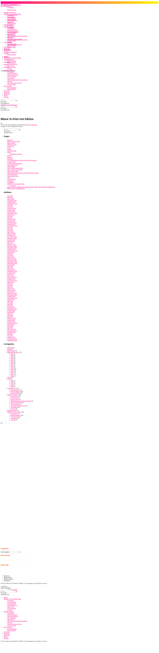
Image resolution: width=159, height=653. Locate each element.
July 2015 (9, 314)
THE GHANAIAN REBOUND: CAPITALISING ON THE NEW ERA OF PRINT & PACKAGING (29, 560)
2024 (12, 371)
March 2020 (10, 257)
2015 (12, 357)
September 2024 (12, 213)
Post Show (14, 398)
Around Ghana (11, 10)
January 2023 (11, 235)
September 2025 (12, 204)
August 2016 (10, 299)
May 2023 (10, 230)
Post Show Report (12, 31)
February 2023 (11, 233)
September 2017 (12, 281)
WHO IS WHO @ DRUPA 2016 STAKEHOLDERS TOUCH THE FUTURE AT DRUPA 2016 (31, 187)
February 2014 (11, 329)
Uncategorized (11, 410)
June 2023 (10, 229)
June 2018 (10, 274)
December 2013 (12, 331)
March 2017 (10, 288)
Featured (10, 347)
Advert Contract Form (13, 141)
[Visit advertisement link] (6, 6)
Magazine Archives (16, 154)
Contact (6, 53)
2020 (12, 365)
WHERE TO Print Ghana (14, 412)
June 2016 (10, 303)
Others (9, 377)
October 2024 (11, 211)
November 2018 (12, 271)
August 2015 (10, 312)
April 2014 (10, 328)
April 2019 (10, 268)
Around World (11, 12)
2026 (12, 374)
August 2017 (10, 282)
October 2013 (11, 332)
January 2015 (11, 320)
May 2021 (10, 243)
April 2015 (10, 317)
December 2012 (12, 339)
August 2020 (11, 252)
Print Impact (8, 42)
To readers (10, 7)
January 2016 (11, 307)
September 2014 (12, 323)
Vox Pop (9, 25)
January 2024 (11, 221)
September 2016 (12, 298)
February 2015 (11, 318)
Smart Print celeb (12, 171)
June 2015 (10, 315)
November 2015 (12, 309)
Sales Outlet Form (12, 165)
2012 (12, 380)
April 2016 (10, 306)
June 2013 (10, 336)
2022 (12, 368)
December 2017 (12, 277)
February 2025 (11, 208)
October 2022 (11, 240)
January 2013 (11, 337)
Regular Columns (9, 26)
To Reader (10, 181)
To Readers (10, 28)
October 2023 (11, 224)
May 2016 (10, 304)
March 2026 (10, 199)
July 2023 (10, 227)
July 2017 (9, 284)
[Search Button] (16, 100)
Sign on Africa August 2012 (15, 168)
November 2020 (12, 248)
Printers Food (11, 47)
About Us (10, 140)
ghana (9, 349)
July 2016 (10, 301)
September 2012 (12, 340)
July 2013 (9, 334)
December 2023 (12, 222)
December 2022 (12, 237)
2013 (12, 354)
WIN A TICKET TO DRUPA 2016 (16, 188)
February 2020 (11, 259)
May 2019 (10, 266)
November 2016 (12, 295)
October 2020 (11, 249)
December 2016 (12, 293)
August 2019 (10, 265)
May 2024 (10, 218)
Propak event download (14, 163)
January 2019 (11, 270)
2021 (12, 366)
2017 (12, 360)
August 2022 (10, 241)
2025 (12, 373)
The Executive (11, 23)
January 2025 (11, 210)
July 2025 (10, 205)
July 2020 (10, 254)
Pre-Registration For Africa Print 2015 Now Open (22, 160)
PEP (8, 379)
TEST (8, 177)
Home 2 (9, 157)
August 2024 (11, 215)
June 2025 (10, 207)
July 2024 (10, 216)
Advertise (7, 62)
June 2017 (10, 285)
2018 (12, 362)
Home (6, 2)
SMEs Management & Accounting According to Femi (23, 173)
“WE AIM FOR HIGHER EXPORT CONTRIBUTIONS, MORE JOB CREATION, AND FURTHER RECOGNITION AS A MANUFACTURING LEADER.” (43, 558)
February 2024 (11, 219)
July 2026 (10, 196)
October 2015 (11, 310)
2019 (12, 363)
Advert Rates (11, 143)
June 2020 (10, 255)
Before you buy (11, 144)
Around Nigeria (12, 52)
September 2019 (12, 263)
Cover (9, 148)
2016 (12, 358)
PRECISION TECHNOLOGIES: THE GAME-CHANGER (18, 562)
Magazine (7, 59)
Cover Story (10, 22)
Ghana (13, 376)
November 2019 (12, 262)
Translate (14, 589)
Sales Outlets (11, 166)
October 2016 (11, 296)
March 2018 (10, 276)
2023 (12, 369)
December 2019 (12, 260)
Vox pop (13, 185)
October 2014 (11, 321)
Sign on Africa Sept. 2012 (14, 170)
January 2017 (11, 292)
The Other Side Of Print (14, 39)
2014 (12, 355)
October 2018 (11, 273)
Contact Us (10, 146)
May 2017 (10, 287)
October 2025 (11, 202)
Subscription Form (12, 176)
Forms (9, 149)
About (6, 52)
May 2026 (10, 197)
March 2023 (10, 232)
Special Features (12, 20)
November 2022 (12, 238)
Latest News (11, 351)
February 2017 (11, 290)
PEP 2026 (7, 47)
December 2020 (12, 246)
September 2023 (12, 226)
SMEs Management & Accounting (17, 36)
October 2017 (11, 279)
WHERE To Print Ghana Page (12, 14)
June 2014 (10, 326)
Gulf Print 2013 (11, 151)
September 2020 (12, 251)
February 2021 (11, 244)
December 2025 (12, 200)
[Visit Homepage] (9, 5)
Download (34, 125)
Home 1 (9, 155)
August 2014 (10, 325)
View (28, 125)
